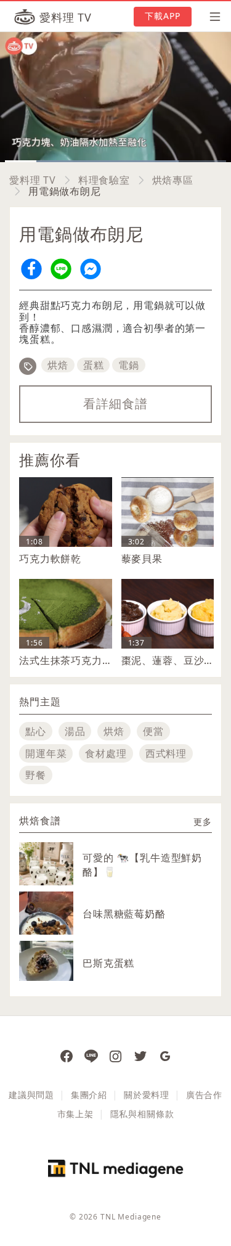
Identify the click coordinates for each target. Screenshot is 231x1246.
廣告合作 (204, 1094)
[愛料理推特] (140, 1055)
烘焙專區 (172, 180)
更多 (202, 821)
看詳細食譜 (115, 403)
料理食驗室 (104, 180)
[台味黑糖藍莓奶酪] (46, 925)
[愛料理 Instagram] (116, 1055)
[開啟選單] (211, 17)
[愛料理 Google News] (165, 1055)
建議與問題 (31, 1094)
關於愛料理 (146, 1094)
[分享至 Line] (61, 268)
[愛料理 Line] (91, 1055)
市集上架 (75, 1114)
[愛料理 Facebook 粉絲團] (66, 1055)
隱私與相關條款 (142, 1114)
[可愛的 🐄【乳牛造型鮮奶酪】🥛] (46, 869)
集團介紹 (89, 1094)
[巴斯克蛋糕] (46, 961)
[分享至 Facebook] (31, 268)
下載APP (163, 16)
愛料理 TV (32, 180)
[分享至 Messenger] (90, 268)
